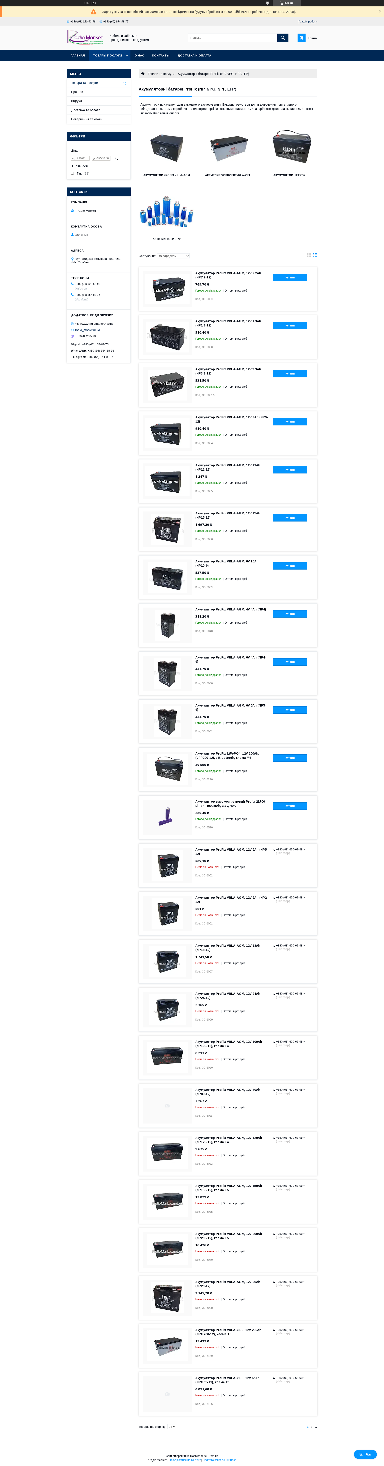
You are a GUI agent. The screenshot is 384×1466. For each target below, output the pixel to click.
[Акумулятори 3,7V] (166, 211)
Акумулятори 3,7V (167, 239)
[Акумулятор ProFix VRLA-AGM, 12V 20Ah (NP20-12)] (167, 1298)
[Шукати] (282, 38)
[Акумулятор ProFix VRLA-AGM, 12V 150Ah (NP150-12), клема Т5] (167, 1202)
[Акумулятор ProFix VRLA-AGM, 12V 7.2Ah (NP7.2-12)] (167, 289)
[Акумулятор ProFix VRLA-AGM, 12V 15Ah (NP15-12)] (167, 529)
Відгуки (76, 101)
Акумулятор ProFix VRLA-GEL (228, 175)
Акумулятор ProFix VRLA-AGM (166, 175)
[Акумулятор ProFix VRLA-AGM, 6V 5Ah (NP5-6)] (167, 721)
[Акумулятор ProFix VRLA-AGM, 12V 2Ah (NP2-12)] (167, 913)
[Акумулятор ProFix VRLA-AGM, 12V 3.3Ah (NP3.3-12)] (167, 385)
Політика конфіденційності (219, 1460)
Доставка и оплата (194, 55)
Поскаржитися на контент (185, 1460)
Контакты (161, 55)
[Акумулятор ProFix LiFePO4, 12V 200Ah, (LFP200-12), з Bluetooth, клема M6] (167, 769)
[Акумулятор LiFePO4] (289, 147)
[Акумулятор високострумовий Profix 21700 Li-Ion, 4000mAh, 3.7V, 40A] (167, 817)
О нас (139, 55)
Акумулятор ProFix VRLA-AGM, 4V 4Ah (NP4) (230, 609)
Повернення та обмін (86, 119)
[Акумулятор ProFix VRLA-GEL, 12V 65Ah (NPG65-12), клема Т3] (167, 1394)
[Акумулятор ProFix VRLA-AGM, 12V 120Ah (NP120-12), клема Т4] (167, 1154)
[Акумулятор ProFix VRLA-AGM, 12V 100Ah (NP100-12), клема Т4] (167, 1057)
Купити (290, 277)
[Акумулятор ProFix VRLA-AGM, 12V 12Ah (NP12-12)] (167, 481)
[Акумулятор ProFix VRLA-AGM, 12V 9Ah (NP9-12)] (167, 433)
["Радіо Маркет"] (85, 44)
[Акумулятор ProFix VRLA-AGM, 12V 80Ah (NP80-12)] (167, 1106)
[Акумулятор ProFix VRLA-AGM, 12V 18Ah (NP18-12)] (167, 961)
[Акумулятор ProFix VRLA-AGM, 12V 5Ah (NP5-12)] (167, 865)
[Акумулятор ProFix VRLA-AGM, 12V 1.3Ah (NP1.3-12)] (167, 337)
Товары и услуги (107, 55)
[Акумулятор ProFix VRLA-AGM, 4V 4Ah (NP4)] (167, 625)
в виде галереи (309, 256)
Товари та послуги (161, 74)
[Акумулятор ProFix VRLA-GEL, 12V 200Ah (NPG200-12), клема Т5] (167, 1346)
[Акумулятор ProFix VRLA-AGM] (166, 147)
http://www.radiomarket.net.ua (94, 323)
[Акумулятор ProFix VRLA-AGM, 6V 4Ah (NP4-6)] (167, 673)
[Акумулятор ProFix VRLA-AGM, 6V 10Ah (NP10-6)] (167, 577)
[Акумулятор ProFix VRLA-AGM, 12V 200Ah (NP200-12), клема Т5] (167, 1250)
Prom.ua (213, 1456)
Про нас (77, 92)
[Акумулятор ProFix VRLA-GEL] (228, 147)
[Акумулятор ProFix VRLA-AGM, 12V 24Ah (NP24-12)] (167, 1009)
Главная (78, 55)
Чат (369, 1454)
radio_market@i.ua (87, 330)
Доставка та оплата (85, 110)
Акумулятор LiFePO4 (289, 175)
